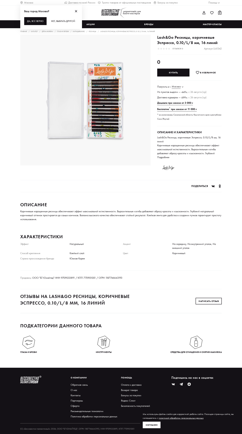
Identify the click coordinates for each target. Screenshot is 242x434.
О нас (74, 390)
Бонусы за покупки (168, 2)
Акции (90, 24)
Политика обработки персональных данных (94, 416)
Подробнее (163, 157)
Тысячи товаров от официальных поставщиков (126, 2)
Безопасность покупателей (135, 406)
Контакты (76, 395)
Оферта (75, 406)
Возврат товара (129, 390)
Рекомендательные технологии (87, 411)
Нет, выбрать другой (63, 21)
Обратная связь (79, 385)
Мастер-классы (212, 24)
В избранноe (208, 72)
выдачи (174, 92)
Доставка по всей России (81, 2)
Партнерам (77, 400)
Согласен (152, 424)
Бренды (148, 24)
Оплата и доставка (131, 385)
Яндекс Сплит (128, 400)
